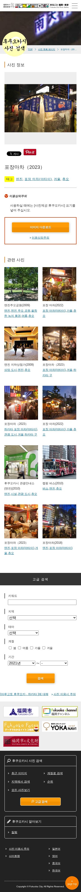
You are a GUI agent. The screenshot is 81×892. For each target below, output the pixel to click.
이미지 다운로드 (40, 227)
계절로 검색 (55, 773)
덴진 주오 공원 (20, 310)
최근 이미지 (19, 773)
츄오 (65, 179)
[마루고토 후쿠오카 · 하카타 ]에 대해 (24, 694)
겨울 (57, 179)
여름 (24, 316)
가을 (69, 310)
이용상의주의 (40, 237)
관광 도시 (10, 434)
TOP (30, 49)
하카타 (8, 429)
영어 (55, 856)
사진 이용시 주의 (65, 694)
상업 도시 (10, 370)
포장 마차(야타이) (38, 179)
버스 (45, 488)
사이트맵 (14, 856)
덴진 (19, 179)
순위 (50, 781)
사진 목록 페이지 (46, 49)
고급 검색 (41, 802)
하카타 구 (31, 434)
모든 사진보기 (20, 790)
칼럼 (14, 832)
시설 (14, 494)
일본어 (56, 848)
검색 (40, 678)
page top (72, 883)
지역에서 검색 (20, 781)
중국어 (56, 863)
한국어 (56, 870)
